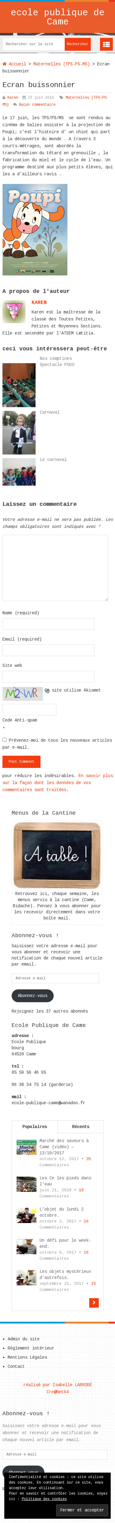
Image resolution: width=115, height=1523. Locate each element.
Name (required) (20, 613)
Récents (80, 1126)
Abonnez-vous (32, 995)
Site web (12, 665)
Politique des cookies (44, 1499)
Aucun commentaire (37, 105)
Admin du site (24, 1339)
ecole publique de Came (58, 17)
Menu (106, 44)
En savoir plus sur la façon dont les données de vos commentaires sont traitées (57, 782)
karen (39, 302)
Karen (12, 98)
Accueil (16, 64)
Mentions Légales (27, 1357)
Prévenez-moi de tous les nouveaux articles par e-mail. (57, 744)
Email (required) (22, 639)
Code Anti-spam (19, 720)
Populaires (34, 1126)
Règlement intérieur (31, 1348)
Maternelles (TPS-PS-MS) (61, 64)
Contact (16, 1366)
